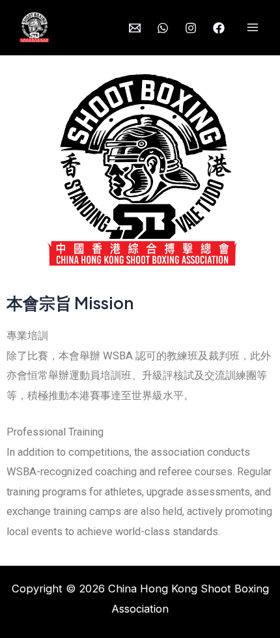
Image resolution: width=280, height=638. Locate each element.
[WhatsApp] (163, 28)
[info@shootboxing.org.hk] (135, 28)
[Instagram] (191, 28)
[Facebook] (219, 28)
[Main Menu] (252, 27)
